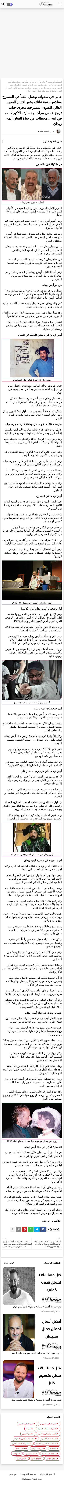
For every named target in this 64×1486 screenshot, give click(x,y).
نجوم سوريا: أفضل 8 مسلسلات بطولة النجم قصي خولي (37, 1306)
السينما (29, 1428)
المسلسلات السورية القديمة (46, 1443)
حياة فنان (42, 81)
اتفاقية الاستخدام (47, 1474)
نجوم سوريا (21, 1458)
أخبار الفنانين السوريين (48, 1423)
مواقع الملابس (51, 1458)
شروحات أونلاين (37, 1448)
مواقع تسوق (35, 1458)
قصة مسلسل (20, 1448)
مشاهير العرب (30, 1453)
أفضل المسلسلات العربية (47, 1428)
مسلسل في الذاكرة (49, 1453)
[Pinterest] (24, 1229)
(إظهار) (46, 141)
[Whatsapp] (30, 1229)
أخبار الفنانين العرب (26, 1423)
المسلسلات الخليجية (48, 1438)
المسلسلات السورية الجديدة (24, 1438)
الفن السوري (27, 1433)
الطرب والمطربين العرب (47, 1433)
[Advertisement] (32, 43)
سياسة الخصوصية (28, 1474)
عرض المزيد (9, 1262)
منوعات (16, 1453)
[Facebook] (43, 1229)
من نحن (12, 1474)
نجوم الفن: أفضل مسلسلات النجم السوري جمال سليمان (36, 1353)
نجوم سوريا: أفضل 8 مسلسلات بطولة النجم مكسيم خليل (36, 1399)
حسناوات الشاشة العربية (20, 1443)
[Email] (18, 1229)
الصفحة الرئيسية (54, 81)
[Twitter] (37, 1229)
